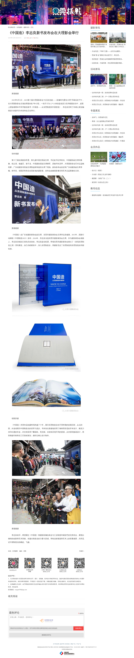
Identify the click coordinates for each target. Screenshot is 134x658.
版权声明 (62, 644)
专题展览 (95, 110)
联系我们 (67, 644)
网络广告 (73, 644)
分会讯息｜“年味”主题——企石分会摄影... (106, 51)
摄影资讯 (26, 27)
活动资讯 (95, 69)
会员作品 (95, 147)
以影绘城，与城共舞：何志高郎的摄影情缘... (107, 63)
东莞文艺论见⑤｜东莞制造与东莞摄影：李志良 (108, 100)
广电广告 (78, 644)
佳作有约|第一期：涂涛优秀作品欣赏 (104, 92)
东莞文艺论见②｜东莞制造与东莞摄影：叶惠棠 (108, 141)
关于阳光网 (56, 644)
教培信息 (95, 188)
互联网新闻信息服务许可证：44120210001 (69, 647)
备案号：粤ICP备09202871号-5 (89, 647)
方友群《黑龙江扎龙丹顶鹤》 (102, 174)
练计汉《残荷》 (97, 170)
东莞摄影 (19, 27)
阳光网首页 (11, 27)
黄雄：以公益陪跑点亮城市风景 (103, 121)
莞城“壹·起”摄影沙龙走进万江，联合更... (106, 55)
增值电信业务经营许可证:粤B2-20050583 (47, 647)
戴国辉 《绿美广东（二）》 (101, 178)
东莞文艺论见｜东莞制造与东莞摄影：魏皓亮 (107, 104)
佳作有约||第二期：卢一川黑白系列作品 (105, 96)
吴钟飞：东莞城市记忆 (100, 117)
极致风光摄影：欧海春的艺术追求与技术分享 (107, 195)
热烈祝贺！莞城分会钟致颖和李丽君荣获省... (107, 59)
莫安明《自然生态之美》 (100, 182)
